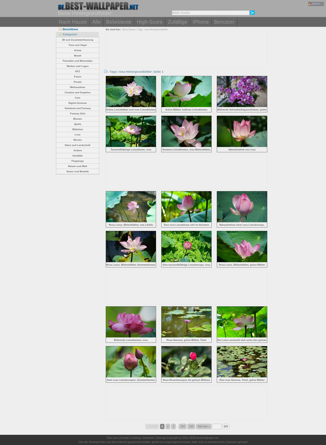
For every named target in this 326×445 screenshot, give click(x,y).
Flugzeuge (77, 161)
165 (191, 426)
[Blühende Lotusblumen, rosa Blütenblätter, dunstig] (131, 336)
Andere (78, 150)
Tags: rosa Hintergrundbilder (153, 29)
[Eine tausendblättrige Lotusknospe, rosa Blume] (186, 261)
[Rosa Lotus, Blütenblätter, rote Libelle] (131, 221)
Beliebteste (119, 22)
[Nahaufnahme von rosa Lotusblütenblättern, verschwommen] (242, 146)
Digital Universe (77, 103)
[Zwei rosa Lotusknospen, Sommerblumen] (131, 376)
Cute (77, 97)
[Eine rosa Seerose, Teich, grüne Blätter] (242, 376)
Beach (77, 55)
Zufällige (177, 22)
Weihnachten (77, 87)
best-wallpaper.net (207, 437)
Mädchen (77, 129)
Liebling (135, 437)
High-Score (150, 22)
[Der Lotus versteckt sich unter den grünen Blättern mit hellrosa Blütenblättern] (242, 336)
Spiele (77, 124)
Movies (78, 139)
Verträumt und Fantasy (78, 108)
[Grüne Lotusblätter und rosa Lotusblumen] (131, 106)
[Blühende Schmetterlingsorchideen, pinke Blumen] (242, 106)
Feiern (77, 76)
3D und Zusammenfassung (77, 39)
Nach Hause (73, 22)
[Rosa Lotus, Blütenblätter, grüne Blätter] (242, 261)
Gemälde (78, 155)
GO (226, 426)
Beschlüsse (70, 29)
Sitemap (161, 437)
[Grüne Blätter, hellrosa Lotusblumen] (186, 106)
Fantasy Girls (77, 113)
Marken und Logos (78, 66)
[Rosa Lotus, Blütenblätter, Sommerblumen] (131, 261)
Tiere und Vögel (77, 45)
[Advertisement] (186, 57)
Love (77, 134)
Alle (96, 22)
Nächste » (204, 426)
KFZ (77, 71)
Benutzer (224, 22)
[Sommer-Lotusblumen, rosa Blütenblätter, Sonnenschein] (186, 146)
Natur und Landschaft (77, 145)
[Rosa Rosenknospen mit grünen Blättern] (186, 376)
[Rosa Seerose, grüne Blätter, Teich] (186, 336)
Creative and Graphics (77, 92)
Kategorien (70, 34)
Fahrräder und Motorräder (78, 60)
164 (182, 426)
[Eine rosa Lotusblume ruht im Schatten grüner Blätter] (186, 221)
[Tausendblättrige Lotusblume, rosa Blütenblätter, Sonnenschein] (131, 146)
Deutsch (316, 3)
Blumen (77, 118)
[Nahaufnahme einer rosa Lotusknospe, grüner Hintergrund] (242, 221)
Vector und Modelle (77, 171)
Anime (77, 50)
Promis (78, 82)
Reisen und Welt (77, 166)
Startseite (148, 437)
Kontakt (124, 437)
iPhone (201, 22)
